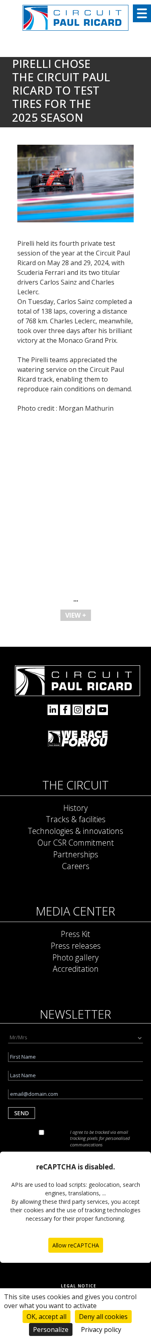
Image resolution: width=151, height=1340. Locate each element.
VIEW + (75, 615)
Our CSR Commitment (75, 842)
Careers (75, 866)
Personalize (50, 1329)
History (75, 807)
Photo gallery (75, 957)
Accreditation (76, 968)
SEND (21, 1113)
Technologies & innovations (75, 830)
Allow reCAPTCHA (75, 1245)
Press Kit (75, 934)
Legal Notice (78, 1286)
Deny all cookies (103, 1316)
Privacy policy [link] (101, 1329)
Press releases (76, 945)
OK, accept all (46, 1316)
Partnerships (75, 854)
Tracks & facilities (75, 819)
